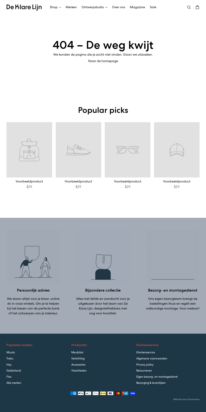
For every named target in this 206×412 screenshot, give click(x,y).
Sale (153, 7)
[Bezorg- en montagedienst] (173, 257)
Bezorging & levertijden (151, 383)
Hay (9, 364)
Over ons (118, 7)
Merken (71, 7)
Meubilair (77, 352)
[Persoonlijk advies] (33, 257)
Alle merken (13, 383)
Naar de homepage (103, 61)
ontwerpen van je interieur (37, 313)
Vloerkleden (79, 370)
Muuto (10, 352)
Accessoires (78, 364)
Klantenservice (145, 352)
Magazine (137, 7)
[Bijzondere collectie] (103, 257)
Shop (54, 7)
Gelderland (13, 370)
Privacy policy (145, 364)
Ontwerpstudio (93, 7)
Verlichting (77, 358)
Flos (8, 376)
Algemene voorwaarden (151, 358)
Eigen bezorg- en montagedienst (157, 376)
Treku (9, 358)
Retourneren (144, 370)
